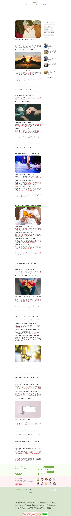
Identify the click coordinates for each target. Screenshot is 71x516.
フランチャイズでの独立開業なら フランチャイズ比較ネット (39, 503)
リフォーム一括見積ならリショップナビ (35, 502)
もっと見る (50, 77)
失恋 (33, 4)
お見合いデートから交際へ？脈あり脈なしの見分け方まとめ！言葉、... (52, 72)
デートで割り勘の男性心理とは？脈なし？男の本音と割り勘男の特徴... (52, 46)
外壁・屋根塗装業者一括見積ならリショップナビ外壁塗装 (47, 502)
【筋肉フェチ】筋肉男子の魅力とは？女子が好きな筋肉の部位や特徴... (52, 59)
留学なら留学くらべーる (50, 503)
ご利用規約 (30, 492)
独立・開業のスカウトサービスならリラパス (41, 508)
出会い (26, 4)
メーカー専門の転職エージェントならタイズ (23, 507)
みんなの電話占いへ (18, 484)
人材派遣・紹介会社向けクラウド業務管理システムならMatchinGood (28, 505)
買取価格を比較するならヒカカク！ (51, 508)
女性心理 (50, 61)
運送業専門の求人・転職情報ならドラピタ (34, 507)
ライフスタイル (43, 4)
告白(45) (52, 35)
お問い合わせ (30, 495)
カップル (30, 4)
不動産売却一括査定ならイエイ (31, 508)
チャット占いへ (18, 473)
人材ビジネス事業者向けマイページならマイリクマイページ (44, 505)
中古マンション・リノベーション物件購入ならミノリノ (35, 501)
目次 (28, 43)
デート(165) (51, 29)
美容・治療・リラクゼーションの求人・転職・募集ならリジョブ (23, 504)
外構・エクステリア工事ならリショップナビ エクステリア (23, 502)
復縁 (36, 4)
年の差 (50, 68)
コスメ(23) (49, 26)
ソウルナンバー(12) (46, 29)
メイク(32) (45, 32)
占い (39, 4)
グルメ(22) (45, 26)
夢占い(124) (45, 37)
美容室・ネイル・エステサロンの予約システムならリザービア (39, 504)
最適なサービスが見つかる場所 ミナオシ (22, 508)
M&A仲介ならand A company (43, 507)
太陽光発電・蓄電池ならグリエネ (28, 503)
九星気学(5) (52, 32)
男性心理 (50, 48)
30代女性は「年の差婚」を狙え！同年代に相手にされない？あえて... (52, 65)
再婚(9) (49, 35)
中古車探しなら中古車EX (45, 501)
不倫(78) (49, 32)
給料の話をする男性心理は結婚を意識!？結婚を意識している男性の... (52, 52)
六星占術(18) (45, 35)
